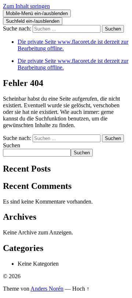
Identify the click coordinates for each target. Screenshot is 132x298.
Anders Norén (46, 289)
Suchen (11, 145)
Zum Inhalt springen (26, 6)
